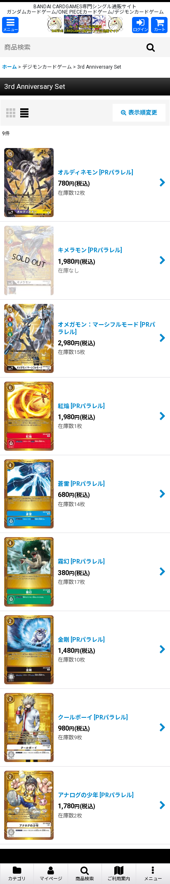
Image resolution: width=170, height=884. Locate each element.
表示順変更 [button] (142, 112)
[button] (10, 25)
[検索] (151, 47)
